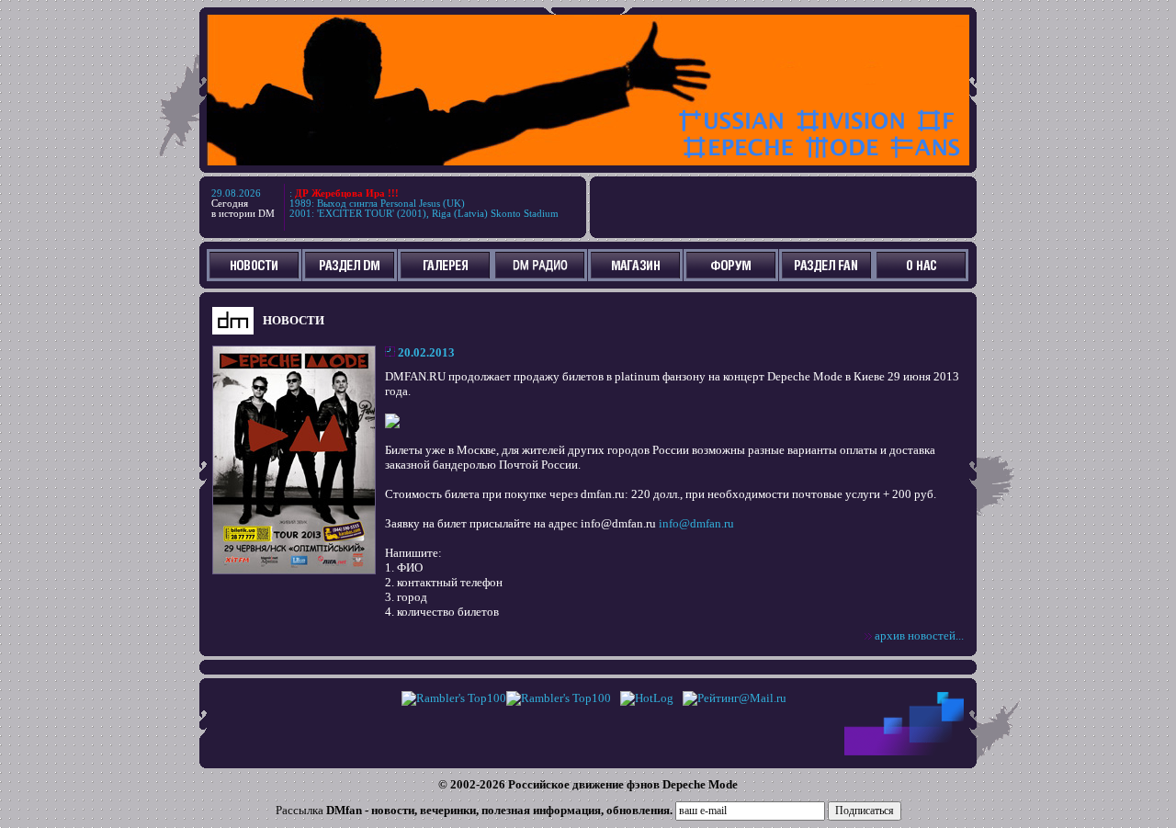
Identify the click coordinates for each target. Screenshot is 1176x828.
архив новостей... (919, 635)
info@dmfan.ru (696, 523)
